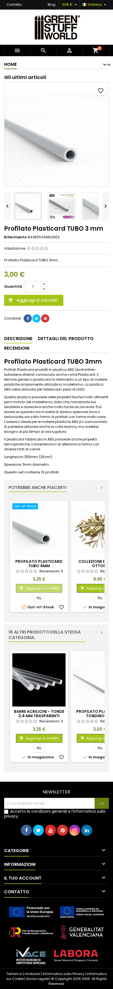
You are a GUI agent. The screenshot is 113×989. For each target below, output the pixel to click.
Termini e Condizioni (23, 973)
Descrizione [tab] (18, 338)
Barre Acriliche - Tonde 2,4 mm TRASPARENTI (39, 714)
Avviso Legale (37, 978)
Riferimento (15, 237)
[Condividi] (28, 318)
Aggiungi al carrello (33, 300)
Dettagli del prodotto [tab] (66, 338)
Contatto (14, 4)
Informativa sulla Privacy (63, 973)
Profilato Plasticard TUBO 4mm (39, 564)
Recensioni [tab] (16, 348)
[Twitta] (36, 318)
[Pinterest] (45, 318)
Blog (51, 4)
